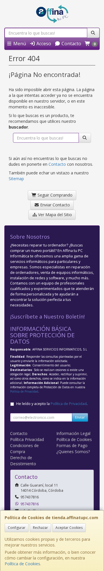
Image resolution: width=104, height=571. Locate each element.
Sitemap (16, 178)
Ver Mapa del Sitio (54, 214)
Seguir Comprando (54, 195)
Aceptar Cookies (69, 527)
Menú (19, 43)
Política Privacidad (27, 439)
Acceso (43, 43)
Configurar (16, 527)
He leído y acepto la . (52, 403)
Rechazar (40, 527)
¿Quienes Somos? (73, 451)
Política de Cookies (22, 563)
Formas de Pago (72, 445)
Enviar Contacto (54, 205)
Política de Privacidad (24, 391)
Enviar (80, 417)
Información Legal (73, 433)
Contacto (70, 43)
